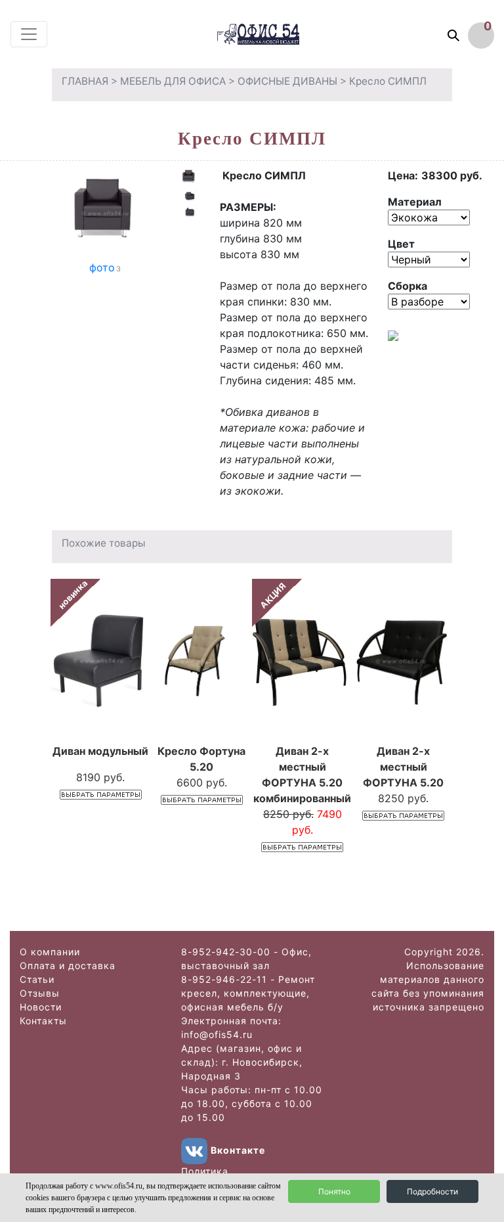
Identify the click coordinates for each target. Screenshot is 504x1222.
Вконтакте (238, 1150)
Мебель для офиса (173, 81)
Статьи (37, 979)
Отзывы (40, 993)
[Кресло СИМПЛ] (105, 212)
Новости (41, 1006)
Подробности (432, 1191)
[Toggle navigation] (28, 34)
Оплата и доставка (68, 965)
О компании (50, 951)
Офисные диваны (287, 81)
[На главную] (271, 34)
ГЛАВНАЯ (85, 81)
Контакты (43, 1020)
